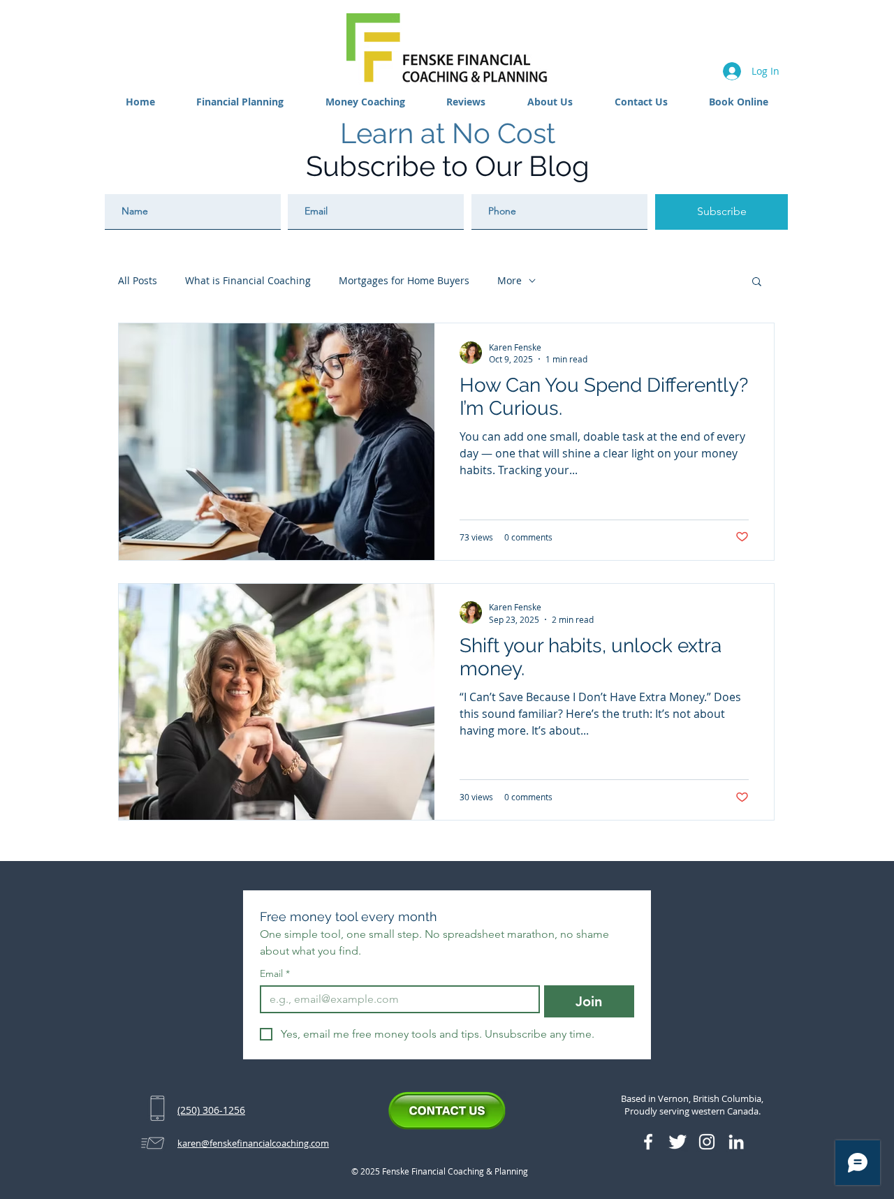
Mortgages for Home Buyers (404, 280)
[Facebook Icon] (648, 1141)
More (509, 280)
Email (275, 974)
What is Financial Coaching (248, 280)
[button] (240, 101)
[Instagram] (706, 1141)
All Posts (137, 280)
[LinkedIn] (736, 1141)
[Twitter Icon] (677, 1141)
